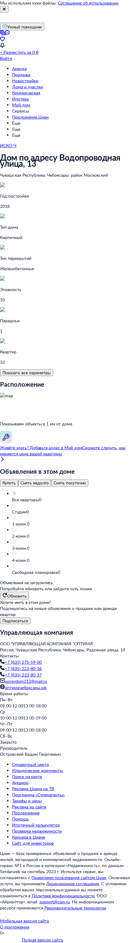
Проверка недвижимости (37, 831)
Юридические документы (37, 770)
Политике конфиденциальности (63, 896)
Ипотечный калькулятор (36, 825)
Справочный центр (30, 764)
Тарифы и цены (27, 801)
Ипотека (20, 99)
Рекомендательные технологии (75, 908)
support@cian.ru (54, 902)
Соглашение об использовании (88, 3)
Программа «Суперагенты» (38, 794)
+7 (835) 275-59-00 (23, 662)
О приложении (14, 927)
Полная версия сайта (42, 940)
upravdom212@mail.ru (26, 681)
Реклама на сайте (29, 807)
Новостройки (25, 80)
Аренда (19, 68)
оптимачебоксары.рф (26, 687)
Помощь (20, 819)
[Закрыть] (4, 9)
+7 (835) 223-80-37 (23, 675)
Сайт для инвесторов (33, 843)
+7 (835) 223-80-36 (23, 668)
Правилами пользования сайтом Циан (68, 877)
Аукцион (20, 782)
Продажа (21, 74)
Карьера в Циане (28, 837)
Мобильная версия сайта (24, 921)
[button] (71, 500)
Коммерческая (26, 93)
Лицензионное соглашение (72, 883)
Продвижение (26, 813)
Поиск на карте (27, 776)
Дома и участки (27, 87)
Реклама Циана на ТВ (33, 788)
